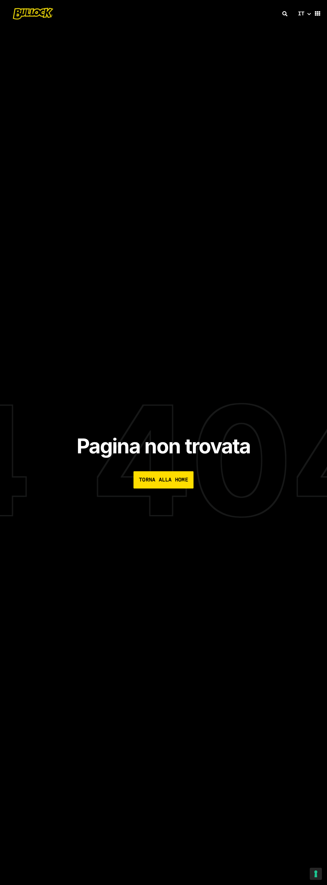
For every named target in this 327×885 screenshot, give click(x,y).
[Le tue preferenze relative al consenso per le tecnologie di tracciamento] (316, 874)
